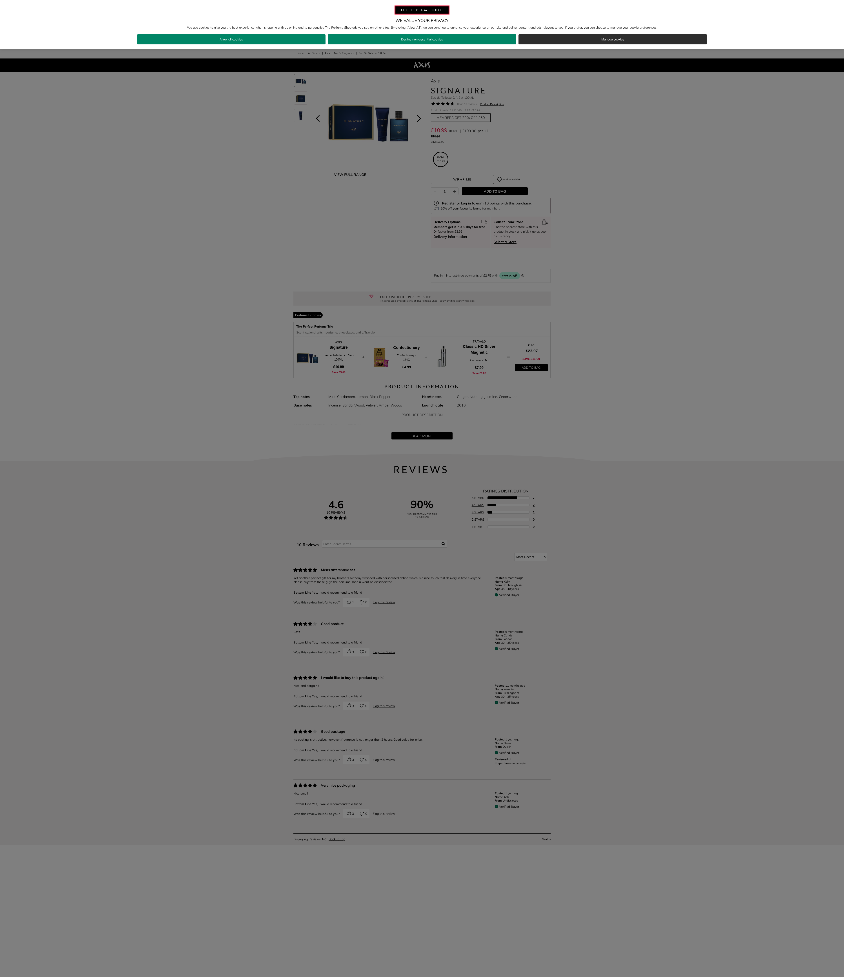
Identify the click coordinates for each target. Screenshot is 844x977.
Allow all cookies (231, 39)
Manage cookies (612, 39)
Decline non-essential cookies (422, 39)
